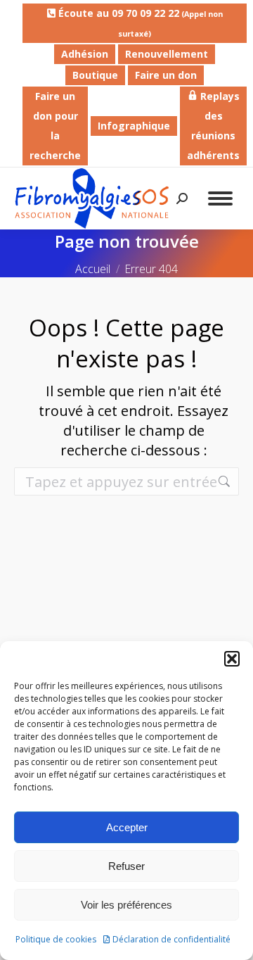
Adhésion (84, 54)
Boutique (95, 75)
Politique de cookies (55, 939)
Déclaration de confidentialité (171, 939)
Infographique (134, 125)
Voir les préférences (126, 905)
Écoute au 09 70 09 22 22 (139, 22)
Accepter (127, 827)
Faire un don (166, 75)
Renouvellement (166, 54)
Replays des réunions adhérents (213, 125)
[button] (232, 659)
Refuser (126, 866)
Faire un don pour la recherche (55, 125)
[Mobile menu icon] (220, 198)
